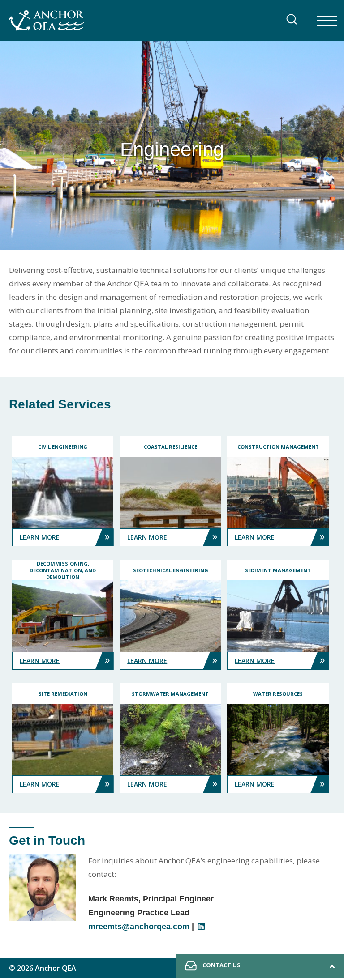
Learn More (65, 535)
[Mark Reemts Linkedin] (201, 926)
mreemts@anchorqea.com (138, 926)
